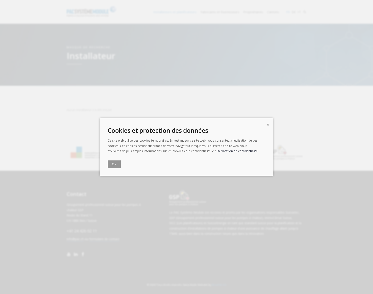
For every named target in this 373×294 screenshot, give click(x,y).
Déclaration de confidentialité (237, 151)
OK (114, 164)
